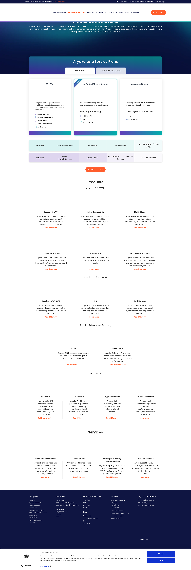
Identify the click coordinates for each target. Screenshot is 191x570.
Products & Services (76, 12)
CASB (130, 116)
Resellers (115, 508)
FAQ (57, 517)
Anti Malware (88, 122)
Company (135, 12)
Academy (86, 523)
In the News (33, 508)
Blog (117, 2)
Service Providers (118, 510)
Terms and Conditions (146, 500)
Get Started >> (60, 2)
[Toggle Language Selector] (147, 12)
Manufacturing (61, 500)
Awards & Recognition (36, 510)
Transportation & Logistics (65, 503)
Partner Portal (115, 518)
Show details (44, 566)
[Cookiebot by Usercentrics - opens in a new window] (26, 566)
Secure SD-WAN (44, 114)
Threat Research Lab (137, 2)
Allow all (161, 554)
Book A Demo (158, 12)
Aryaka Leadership (35, 503)
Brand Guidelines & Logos (38, 513)
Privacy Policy (142, 503)
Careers (32, 523)
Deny (161, 560)
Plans (85, 503)
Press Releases (34, 505)
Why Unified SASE (59, 12)
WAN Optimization (45, 124)
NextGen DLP (133, 119)
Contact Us (149, 2)
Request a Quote (95, 169)
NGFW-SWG (88, 116)
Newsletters (33, 518)
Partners (112, 12)
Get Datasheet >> (118, 364)
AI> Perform (42, 127)
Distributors (116, 505)
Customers (123, 12)
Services (86, 508)
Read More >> (51, 228)
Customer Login (159, 2)
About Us (32, 500)
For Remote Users (111, 70)
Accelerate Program (118, 500)
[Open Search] (144, 12)
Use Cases (91, 12)
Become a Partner (117, 516)
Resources (124, 2)
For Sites (80, 70)
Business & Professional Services (67, 505)
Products (86, 505)
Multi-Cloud (42, 120)
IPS (84, 119)
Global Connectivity (45, 117)
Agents (114, 503)
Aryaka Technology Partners (120, 513)
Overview (86, 500)
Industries (60, 496)
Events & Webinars (35, 520)
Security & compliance (146, 505)
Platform (102, 12)
